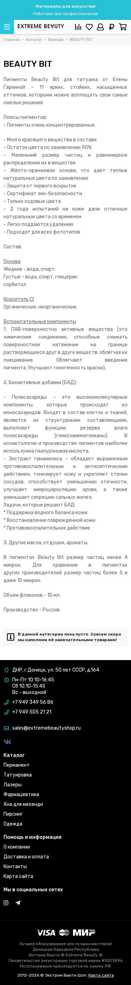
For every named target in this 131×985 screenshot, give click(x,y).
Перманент (16, 765)
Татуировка (17, 775)
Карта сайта (18, 876)
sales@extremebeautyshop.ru (46, 728)
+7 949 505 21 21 (31, 712)
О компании (16, 847)
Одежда (12, 824)
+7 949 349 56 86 (32, 702)
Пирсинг (13, 814)
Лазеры (12, 785)
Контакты (15, 867)
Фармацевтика (21, 795)
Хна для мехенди (23, 804)
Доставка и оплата (26, 857)
